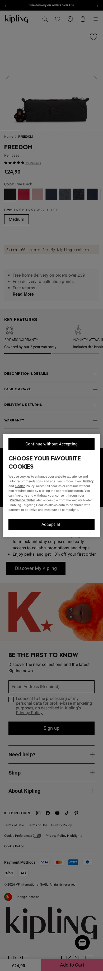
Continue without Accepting (51, 443)
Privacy (88, 481)
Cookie (20, 486)
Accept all (51, 524)
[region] (52, 485)
